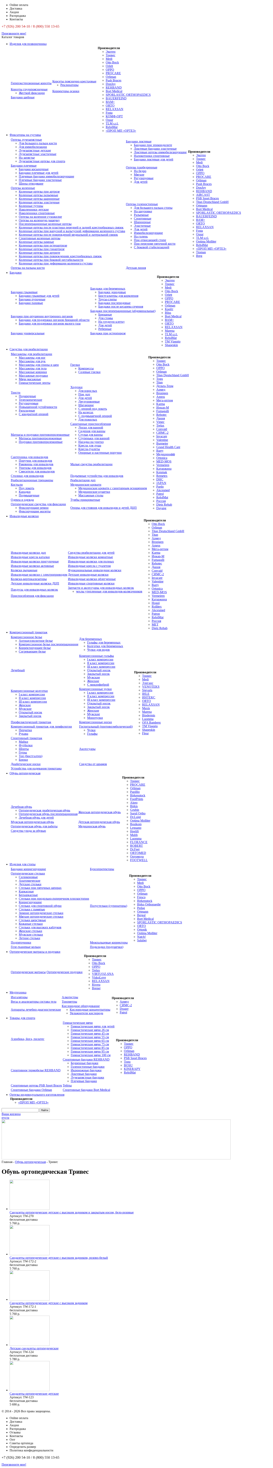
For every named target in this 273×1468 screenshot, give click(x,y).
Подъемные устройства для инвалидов (96, 475)
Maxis (146, 708)
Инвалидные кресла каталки (30, 557)
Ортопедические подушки (65, 972)
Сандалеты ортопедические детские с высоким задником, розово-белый (59, 1257)
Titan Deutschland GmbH (212, 202)
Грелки (75, 365)
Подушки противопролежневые (41, 442)
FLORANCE (138, 842)
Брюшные (105, 314)
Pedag (141, 908)
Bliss (168, 312)
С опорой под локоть (92, 408)
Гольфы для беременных (104, 642)
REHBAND (114, 87)
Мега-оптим (164, 400)
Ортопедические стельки (28, 873)
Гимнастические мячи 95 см (90, 1051)
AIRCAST (203, 194)
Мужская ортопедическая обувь (32, 822)
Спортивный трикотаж (26, 738)
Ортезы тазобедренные (141, 167)
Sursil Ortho (137, 813)
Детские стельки (30, 884)
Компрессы (86, 368)
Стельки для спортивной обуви (40, 905)
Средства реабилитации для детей (91, 552)
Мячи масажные (30, 379)
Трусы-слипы (107, 299)
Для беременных (90, 639)
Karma (160, 404)
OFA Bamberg (151, 722)
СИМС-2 (162, 432)
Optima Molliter (206, 241)
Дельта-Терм (164, 386)
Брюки (23, 759)
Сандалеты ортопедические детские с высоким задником (49, 1303)
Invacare (161, 436)
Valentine (162, 440)
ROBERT (136, 845)
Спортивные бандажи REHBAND (86, 1059)
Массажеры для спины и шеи (39, 365)
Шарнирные (142, 222)
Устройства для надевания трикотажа (36, 768)
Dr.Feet (134, 849)
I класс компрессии (100, 659)
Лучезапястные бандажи (87, 1077)
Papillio (135, 791)
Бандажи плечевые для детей (38, 172)
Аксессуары (87, 749)
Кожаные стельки (31, 923)
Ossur (109, 120)
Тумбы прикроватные (85, 499)
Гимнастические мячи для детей (93, 1026)
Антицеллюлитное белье (36, 640)
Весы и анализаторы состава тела (33, 1001)
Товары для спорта (22, 1018)
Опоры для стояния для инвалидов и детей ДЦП (103, 507)
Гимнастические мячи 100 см (91, 1055)
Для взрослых (87, 390)
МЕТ (155, 624)
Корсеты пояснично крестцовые (74, 81)
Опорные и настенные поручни (100, 452)
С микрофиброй (98, 684)
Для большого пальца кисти (38, 143)
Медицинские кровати (85, 484)
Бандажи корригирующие (28, 869)
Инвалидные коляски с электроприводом (39, 574)
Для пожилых (87, 419)
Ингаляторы (19, 997)
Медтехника (18, 992)
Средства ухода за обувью (28, 830)
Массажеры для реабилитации (31, 354)
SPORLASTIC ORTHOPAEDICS (128, 94)
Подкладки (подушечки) (106, 947)
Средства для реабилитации (29, 349)
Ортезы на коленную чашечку (39, 220)
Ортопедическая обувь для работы (34, 826)
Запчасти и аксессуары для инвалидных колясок (101, 587)
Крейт (169, 309)
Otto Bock (112, 62)
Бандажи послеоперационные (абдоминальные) (122, 311)
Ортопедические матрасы (28, 972)
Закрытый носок (98, 674)
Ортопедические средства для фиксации (38, 504)
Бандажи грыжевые (24, 292)
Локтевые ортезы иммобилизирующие (160, 152)
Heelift (134, 831)
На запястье (27, 157)
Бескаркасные (28, 895)
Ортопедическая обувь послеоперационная (48, 814)
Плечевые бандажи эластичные (40, 180)
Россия (161, 501)
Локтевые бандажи (84, 1074)
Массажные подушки (33, 375)
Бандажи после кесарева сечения (120, 306)
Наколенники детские (34, 209)
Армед (160, 389)
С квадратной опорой (33, 414)
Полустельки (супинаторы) (108, 905)
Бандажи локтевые (138, 141)
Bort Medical (114, 91)
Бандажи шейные (23, 97)
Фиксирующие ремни (34, 507)
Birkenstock (137, 795)
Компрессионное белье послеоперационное (48, 644)
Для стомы (105, 318)
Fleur (145, 733)
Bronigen (162, 393)
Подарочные (27, 396)
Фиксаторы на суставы (25, 135)
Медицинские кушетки (94, 491)
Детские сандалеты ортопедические (34, 1348)
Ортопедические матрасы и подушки (35, 951)
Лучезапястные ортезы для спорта (42, 161)
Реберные (105, 329)
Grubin (134, 809)
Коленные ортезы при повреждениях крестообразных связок (60, 256)
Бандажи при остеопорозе (108, 333)
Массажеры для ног (32, 357)
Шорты (24, 749)
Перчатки (25, 730)
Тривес (110, 55)
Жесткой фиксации (32, 93)
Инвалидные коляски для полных (91, 561)
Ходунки (76, 387)
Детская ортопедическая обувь (99, 822)
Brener (96, 988)
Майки (23, 741)
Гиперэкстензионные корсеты (31, 83)
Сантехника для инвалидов (29, 457)
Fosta (109, 112)
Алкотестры (70, 997)
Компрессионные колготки (29, 690)
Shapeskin (171, 345)
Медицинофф (165, 454)
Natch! (141, 936)
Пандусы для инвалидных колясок (34, 589)
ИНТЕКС (148, 697)
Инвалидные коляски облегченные (92, 579)
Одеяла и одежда (22, 499)
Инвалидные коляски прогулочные (35, 561)
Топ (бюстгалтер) (30, 756)
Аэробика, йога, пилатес (27, 1039)
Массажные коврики (33, 372)
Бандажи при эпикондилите (153, 145)
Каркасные (26, 891)
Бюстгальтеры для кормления (118, 295)
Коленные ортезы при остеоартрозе (43, 245)
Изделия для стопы (23, 864)
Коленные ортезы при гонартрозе (42, 249)
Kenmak (161, 472)
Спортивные (142, 218)
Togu (159, 378)
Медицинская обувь (92, 826)
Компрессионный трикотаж (28, 632)
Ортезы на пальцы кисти (28, 267)
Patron (156, 613)
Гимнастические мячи (78, 1022)
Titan (159, 382)
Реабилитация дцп (83, 480)
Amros (160, 396)
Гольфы (92, 733)
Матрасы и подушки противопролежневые (40, 434)
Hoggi (156, 603)
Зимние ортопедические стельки (41, 913)
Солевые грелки (89, 372)
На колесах (85, 412)
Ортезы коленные (23, 188)
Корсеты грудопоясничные (29, 89)
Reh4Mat (112, 127)
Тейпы (67, 1085)
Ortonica (161, 458)
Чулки (91, 730)
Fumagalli (162, 411)
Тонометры (69, 1001)
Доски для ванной (90, 427)
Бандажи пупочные (32, 299)
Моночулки (95, 717)
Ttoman (201, 252)
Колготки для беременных (105, 646)
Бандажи (16, 272)
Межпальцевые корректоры (109, 942)
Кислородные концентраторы (90, 1009)
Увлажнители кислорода (86, 1013)
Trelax (160, 425)
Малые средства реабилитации (91, 464)
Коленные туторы (31, 206)
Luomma (147, 719)
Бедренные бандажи (84, 1063)
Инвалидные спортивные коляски (91, 583)
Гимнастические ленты (34, 382)
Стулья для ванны (90, 434)
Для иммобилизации (33, 147)
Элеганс (147, 683)
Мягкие (139, 174)
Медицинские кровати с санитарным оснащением (112, 488)
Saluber (142, 940)
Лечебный (18, 670)
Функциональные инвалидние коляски (94, 570)
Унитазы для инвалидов (35, 468)
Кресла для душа (89, 445)
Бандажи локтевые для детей (153, 159)
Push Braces (113, 80)
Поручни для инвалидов (35, 460)
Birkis (134, 806)
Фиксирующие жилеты (35, 511)
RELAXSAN (114, 109)
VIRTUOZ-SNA (103, 974)
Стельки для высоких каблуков (40, 927)
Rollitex (157, 606)
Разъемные (141, 215)
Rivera (96, 984)
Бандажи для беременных (107, 288)
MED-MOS (163, 461)
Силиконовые (28, 877)
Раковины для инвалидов (36, 464)
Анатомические (29, 880)
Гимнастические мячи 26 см (90, 1030)
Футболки (26, 745)
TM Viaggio (172, 341)
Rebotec (161, 414)
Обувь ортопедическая (25, 773)
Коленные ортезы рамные (36, 242)
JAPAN (161, 483)
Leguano (135, 827)
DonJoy (111, 84)
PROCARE (113, 73)
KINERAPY (132, 1069)
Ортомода (137, 856)
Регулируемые (143, 178)
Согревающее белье (32, 651)
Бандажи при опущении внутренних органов (42, 316)
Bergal (141, 915)
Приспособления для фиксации (32, 595)
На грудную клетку (111, 321)
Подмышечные (29, 495)
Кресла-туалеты (89, 449)
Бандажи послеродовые (114, 303)
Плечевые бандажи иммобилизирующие (46, 176)
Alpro (133, 802)
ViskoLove (99, 977)
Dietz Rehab (164, 504)
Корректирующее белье (35, 648)
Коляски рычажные (24, 570)
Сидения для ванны (91, 431)
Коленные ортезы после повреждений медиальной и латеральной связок (68, 234)
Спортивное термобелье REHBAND (36, 1070)
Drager (124, 1008)
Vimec (160, 422)
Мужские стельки (31, 934)
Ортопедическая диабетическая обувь (44, 810)
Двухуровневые (89, 401)
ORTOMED (138, 853)
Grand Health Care (168, 447)
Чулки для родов (98, 649)
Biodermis (148, 715)
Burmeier (162, 443)
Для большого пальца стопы (153, 207)
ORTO (110, 105)
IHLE (145, 693)
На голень (141, 236)
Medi (109, 58)
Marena (169, 330)
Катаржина (163, 468)
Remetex (161, 475)
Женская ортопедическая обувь (99, 812)
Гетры (23, 752)
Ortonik (142, 929)
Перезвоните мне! (14, 33)
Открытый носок (99, 670)
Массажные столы (90, 495)
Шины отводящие (31, 183)
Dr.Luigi (135, 817)
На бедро (140, 171)
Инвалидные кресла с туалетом (89, 566)
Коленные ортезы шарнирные (39, 198)
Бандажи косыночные (34, 169)
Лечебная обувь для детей (36, 817)
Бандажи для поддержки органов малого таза (50, 323)
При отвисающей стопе (150, 240)
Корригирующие (30, 902)
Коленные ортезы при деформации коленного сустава (56, 263)
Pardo (160, 486)
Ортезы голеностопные (142, 204)
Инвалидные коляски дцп (28, 552)
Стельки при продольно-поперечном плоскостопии (54, 898)
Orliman (111, 76)
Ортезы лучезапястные (26, 139)
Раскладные (27, 410)
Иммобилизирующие (148, 233)
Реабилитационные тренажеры (32, 480)
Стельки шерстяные (32, 920)
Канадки (25, 491)
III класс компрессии (101, 666)
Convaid (161, 429)
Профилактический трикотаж (31, 722)
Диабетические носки (26, 764)
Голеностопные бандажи (88, 1066)
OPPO (110, 69)
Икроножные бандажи (86, 1070)
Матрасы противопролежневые (40, 438)
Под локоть (26, 488)
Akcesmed (163, 490)
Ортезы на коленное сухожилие (40, 216)
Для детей (140, 181)
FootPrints (136, 799)
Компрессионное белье (26, 637)
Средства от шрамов (93, 764)
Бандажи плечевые (24, 165)
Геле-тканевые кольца (26, 947)
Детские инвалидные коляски (88, 574)
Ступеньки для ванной (94, 438)
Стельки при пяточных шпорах (40, 888)
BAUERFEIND (116, 98)
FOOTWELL (139, 860)
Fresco (141, 897)
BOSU (128, 1065)
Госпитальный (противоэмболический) (106, 726)
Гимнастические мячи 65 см (90, 1040)
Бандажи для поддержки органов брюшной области (54, 320)
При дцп (84, 394)
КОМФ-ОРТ (114, 116)
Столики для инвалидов (27, 475)
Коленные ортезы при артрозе (39, 191)
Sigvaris (147, 690)
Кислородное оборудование (81, 1006)
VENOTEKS (150, 686)
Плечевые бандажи (84, 1081)
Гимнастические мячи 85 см (90, 1048)
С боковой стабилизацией (151, 247)
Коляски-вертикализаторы (29, 579)
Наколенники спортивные (37, 213)
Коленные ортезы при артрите (39, 252)
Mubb (134, 835)
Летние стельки (29, 938)
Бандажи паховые (31, 303)
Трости (15, 392)
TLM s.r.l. (112, 123)
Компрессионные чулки (95, 689)
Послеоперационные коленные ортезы (45, 224)
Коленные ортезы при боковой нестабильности (51, 260)
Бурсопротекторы (102, 869)
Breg (199, 256)
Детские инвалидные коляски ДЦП (35, 583)
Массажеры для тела (33, 368)
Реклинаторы (69, 85)
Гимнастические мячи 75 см (90, 1044)
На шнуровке (143, 211)
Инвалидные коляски (24, 516)
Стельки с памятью (32, 909)
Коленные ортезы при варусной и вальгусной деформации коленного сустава (72, 231)
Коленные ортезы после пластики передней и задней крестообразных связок (71, 227)
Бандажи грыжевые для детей (39, 295)
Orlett (109, 66)
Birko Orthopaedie (149, 904)
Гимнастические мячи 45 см (90, 1033)
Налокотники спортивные (152, 155)
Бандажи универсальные (28, 333)
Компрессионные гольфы (96, 656)
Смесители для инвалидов (37, 471)
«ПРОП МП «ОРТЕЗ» (121, 130)
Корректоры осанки (65, 91)
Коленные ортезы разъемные (38, 195)
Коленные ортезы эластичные (39, 202)
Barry (159, 450)
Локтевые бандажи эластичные (155, 148)
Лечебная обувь (21, 806)
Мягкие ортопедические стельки (41, 916)
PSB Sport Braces (207, 198)
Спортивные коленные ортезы (39, 238)
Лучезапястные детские (35, 150)
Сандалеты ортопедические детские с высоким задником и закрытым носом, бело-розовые (72, 1212)
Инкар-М (162, 407)
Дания (160, 418)
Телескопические (30, 399)
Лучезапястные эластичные (37, 154)
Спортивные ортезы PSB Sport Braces (36, 1085)
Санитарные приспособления (90, 424)
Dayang (161, 508)
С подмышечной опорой (95, 416)
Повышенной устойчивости (38, 407)
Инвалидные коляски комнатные (90, 557)
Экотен (111, 51)
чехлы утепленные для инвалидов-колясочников (109, 591)
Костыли (17, 484)
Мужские (93, 677)
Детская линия (136, 267)
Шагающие (86, 405)
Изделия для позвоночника (28, 44)
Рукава (23, 733)
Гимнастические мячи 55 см (90, 1037)
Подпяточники (21, 942)
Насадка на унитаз (91, 442)
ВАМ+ (110, 102)
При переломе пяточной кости (154, 243)
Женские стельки (30, 931)
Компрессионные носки (95, 722)
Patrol (160, 493)
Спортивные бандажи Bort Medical (86, 1090)
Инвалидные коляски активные (32, 566)
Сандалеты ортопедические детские (34, 1393)
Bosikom (135, 824)
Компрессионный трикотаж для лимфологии (41, 726)
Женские (93, 681)
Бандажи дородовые (112, 292)
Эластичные (142, 225)
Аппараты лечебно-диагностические (36, 1009)
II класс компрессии (100, 663)
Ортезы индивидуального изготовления (37, 1094)
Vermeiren (162, 465)
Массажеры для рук (32, 361)
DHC (159, 479)
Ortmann (201, 205)
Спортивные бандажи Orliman (31, 1090)
